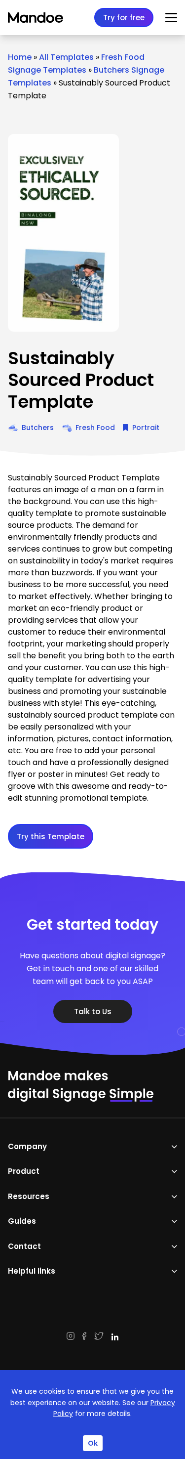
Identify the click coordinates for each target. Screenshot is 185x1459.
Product (23, 1171)
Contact (24, 1246)
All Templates (66, 57)
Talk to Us (92, 1011)
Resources (28, 1196)
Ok (93, 1443)
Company (27, 1146)
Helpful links (31, 1271)
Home (20, 57)
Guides (22, 1221)
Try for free (124, 17)
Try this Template (50, 836)
